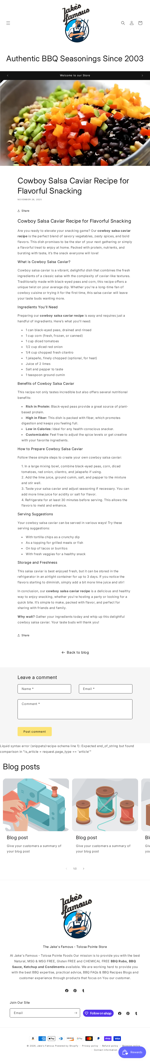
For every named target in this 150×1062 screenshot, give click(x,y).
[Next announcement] (142, 75)
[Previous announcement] (7, 75)
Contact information (105, 1050)
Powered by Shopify (66, 1045)
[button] (8, 23)
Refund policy (110, 1045)
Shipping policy (131, 1045)
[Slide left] (66, 868)
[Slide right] (83, 868)
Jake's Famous (45, 1045)
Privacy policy (90, 1045)
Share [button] (25, 210)
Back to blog (78, 652)
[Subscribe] (75, 1013)
